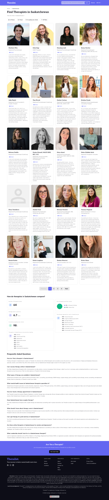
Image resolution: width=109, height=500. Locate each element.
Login (72, 463)
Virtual (20, 19)
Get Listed (73, 461)
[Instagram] (10, 465)
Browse (93, 2)
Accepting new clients (32, 19)
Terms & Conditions (91, 463)
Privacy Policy (89, 461)
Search (87, 2)
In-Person (12, 19)
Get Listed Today (54, 451)
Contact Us (60, 465)
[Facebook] (8, 465)
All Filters (45, 19)
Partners (60, 463)
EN (99, 2)
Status (59, 469)
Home (8, 8)
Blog (59, 467)
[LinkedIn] (13, 465)
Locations (46, 465)
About (59, 461)
